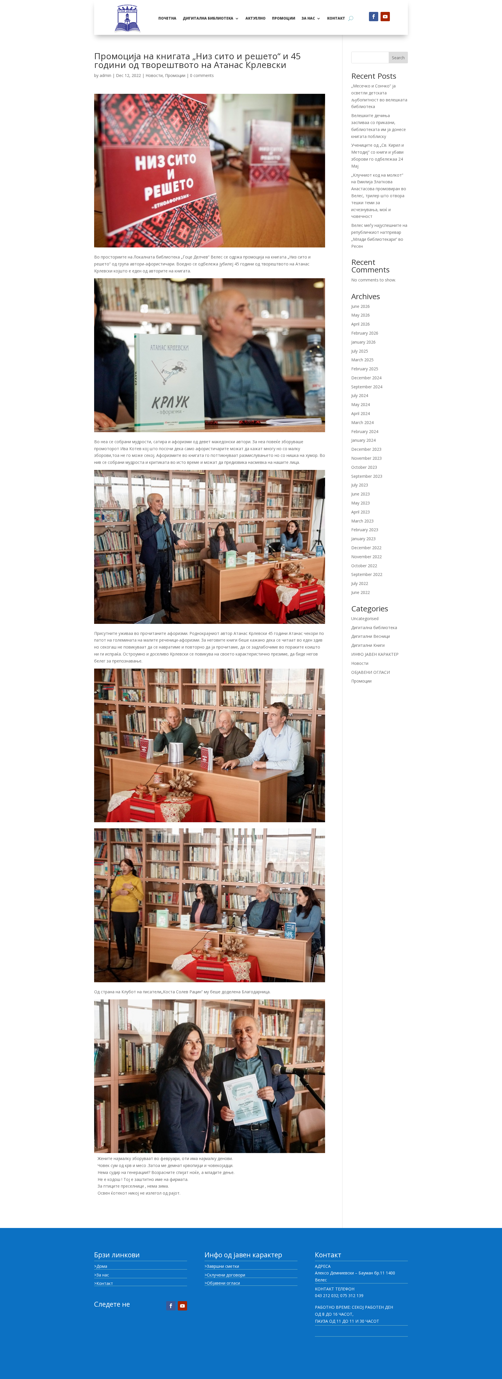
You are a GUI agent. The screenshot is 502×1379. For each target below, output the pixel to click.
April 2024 (360, 413)
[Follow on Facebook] (373, 16)
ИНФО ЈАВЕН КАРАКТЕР (375, 654)
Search (398, 57)
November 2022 (366, 556)
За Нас (308, 18)
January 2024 (363, 440)
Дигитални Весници (370, 636)
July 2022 (359, 583)
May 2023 (360, 503)
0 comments (202, 75)
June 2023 (360, 494)
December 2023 (366, 449)
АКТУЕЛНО (255, 18)
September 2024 (366, 386)
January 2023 (363, 538)
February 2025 (364, 368)
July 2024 (359, 395)
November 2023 (366, 458)
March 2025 (362, 359)
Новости (154, 75)
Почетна (167, 18)
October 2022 (364, 565)
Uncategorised (365, 618)
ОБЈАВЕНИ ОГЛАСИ (370, 672)
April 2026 (360, 324)
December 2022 (366, 547)
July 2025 (359, 351)
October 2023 (364, 467)
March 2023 (362, 521)
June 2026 (360, 306)
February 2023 (364, 529)
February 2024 (364, 431)
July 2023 (359, 485)
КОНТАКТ (336, 18)
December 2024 (366, 377)
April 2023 (360, 512)
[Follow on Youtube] (385, 16)
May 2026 (360, 315)
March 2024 (362, 422)
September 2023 (366, 476)
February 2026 (364, 333)
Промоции (175, 75)
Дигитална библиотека (208, 18)
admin (105, 75)
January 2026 (363, 342)
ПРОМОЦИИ (283, 18)
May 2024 (360, 404)
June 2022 (360, 592)
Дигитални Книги (368, 645)
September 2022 (366, 574)
